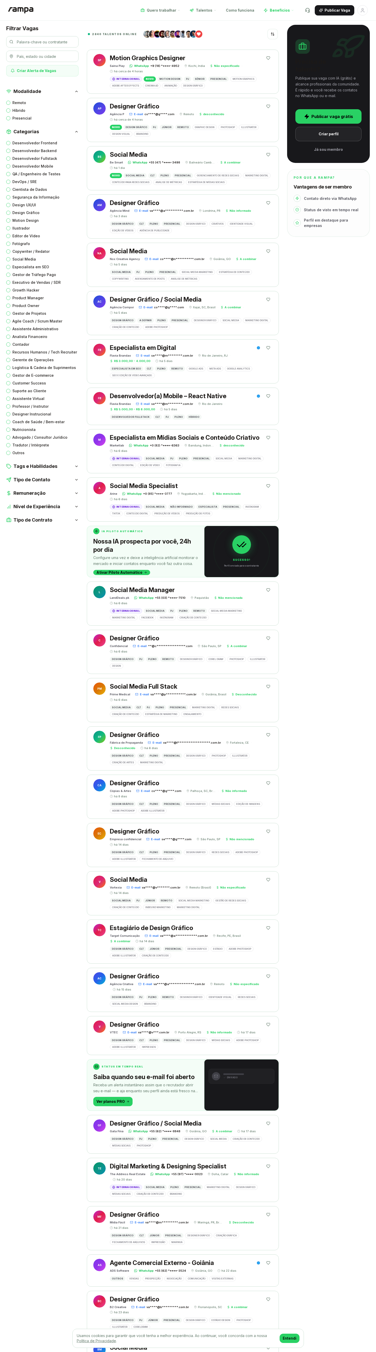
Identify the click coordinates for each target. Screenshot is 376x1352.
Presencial (22, 118)
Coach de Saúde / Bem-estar (38, 422)
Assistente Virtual (28, 398)
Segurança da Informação (35, 197)
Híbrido (18, 110)
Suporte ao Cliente (29, 391)
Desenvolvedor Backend (34, 150)
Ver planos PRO (110, 1101)
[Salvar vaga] (268, 58)
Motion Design (25, 220)
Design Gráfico (26, 212)
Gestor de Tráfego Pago (34, 274)
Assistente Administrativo (35, 329)
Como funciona (240, 10)
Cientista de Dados (29, 189)
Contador (20, 344)
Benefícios (280, 10)
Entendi (289, 1338)
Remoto (19, 102)
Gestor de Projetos (29, 313)
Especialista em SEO (30, 267)
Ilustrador (21, 228)
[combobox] (272, 34)
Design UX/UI (24, 205)
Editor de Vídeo (26, 236)
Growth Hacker (25, 290)
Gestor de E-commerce (33, 375)
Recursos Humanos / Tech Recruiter (44, 352)
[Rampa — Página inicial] (20, 10)
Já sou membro (328, 149)
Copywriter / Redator (31, 251)
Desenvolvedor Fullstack (34, 158)
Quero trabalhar (161, 10)
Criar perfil (329, 134)
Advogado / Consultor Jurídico (39, 437)
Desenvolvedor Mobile (32, 166)
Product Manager (28, 298)
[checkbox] (8, 103)
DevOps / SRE (24, 181)
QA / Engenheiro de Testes (36, 174)
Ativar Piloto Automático (119, 572)
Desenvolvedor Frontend (34, 143)
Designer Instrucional (31, 414)
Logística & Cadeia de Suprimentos (44, 367)
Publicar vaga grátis (332, 116)
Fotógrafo (21, 243)
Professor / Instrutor (30, 406)
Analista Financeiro (29, 336)
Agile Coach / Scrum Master (37, 321)
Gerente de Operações (33, 360)
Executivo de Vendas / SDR (36, 282)
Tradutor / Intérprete (30, 445)
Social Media (24, 259)
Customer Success (29, 383)
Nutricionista (24, 429)
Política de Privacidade (96, 1341)
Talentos (204, 10)
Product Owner (25, 305)
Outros (18, 453)
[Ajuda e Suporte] (307, 10)
